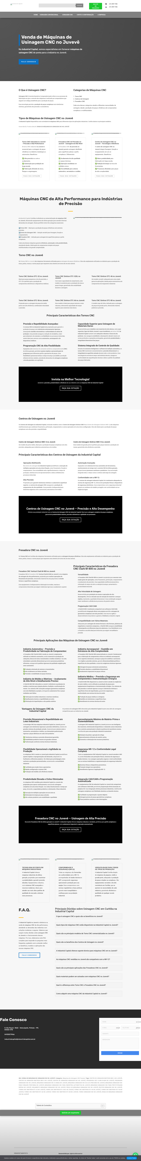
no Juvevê (27, 261)
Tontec (43, 1137)
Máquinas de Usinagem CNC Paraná (74, 1078)
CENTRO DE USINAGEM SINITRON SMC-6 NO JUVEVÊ (105, 1078)
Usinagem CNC (67, 15)
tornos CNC (115, 331)
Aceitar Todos (131, 1158)
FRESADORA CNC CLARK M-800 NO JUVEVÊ (100, 1080)
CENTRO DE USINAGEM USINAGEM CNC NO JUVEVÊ (69, 1080)
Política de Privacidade (22, 1134)
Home (36, 15)
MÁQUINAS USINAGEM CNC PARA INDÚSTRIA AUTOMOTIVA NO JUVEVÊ (67, 1085)
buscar (79, 5)
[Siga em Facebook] (106, 10)
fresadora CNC (65, 147)
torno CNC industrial (30, 147)
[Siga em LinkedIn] (14, 1048)
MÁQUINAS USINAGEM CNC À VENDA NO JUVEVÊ (52, 1083)
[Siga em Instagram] (111, 10)
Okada (43, 1134)
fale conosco (28, 62)
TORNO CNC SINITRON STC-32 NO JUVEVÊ (32, 1089)
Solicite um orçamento (70, 1113)
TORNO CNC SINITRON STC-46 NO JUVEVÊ (87, 1089)
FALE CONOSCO (29, 955)
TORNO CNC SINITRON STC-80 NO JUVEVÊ (65, 1092)
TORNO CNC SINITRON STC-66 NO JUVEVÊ (37, 1092)
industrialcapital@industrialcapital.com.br (122, 1132)
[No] (139, 1158)
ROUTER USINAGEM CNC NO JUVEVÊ (110, 1087)
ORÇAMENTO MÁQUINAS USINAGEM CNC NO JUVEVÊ (49, 1087)
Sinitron (43, 1129)
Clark (42, 1132)
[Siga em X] (8, 1048)
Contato (17, 1137)
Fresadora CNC (34, 574)
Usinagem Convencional (49, 15)
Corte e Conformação (85, 15)
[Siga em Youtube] (116, 10)
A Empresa (102, 15)
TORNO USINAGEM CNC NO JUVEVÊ (90, 1092)
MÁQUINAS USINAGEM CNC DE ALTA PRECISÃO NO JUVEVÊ (86, 1083)
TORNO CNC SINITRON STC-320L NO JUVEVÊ (60, 1089)
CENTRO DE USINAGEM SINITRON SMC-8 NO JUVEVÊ (35, 1080)
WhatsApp (115, 1138)
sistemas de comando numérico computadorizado (48, 349)
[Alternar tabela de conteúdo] (101, 1105)
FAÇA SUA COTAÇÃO (31, 176)
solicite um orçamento (95, 6)
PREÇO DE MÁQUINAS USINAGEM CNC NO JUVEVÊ (82, 1087)
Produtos (18, 1132)
